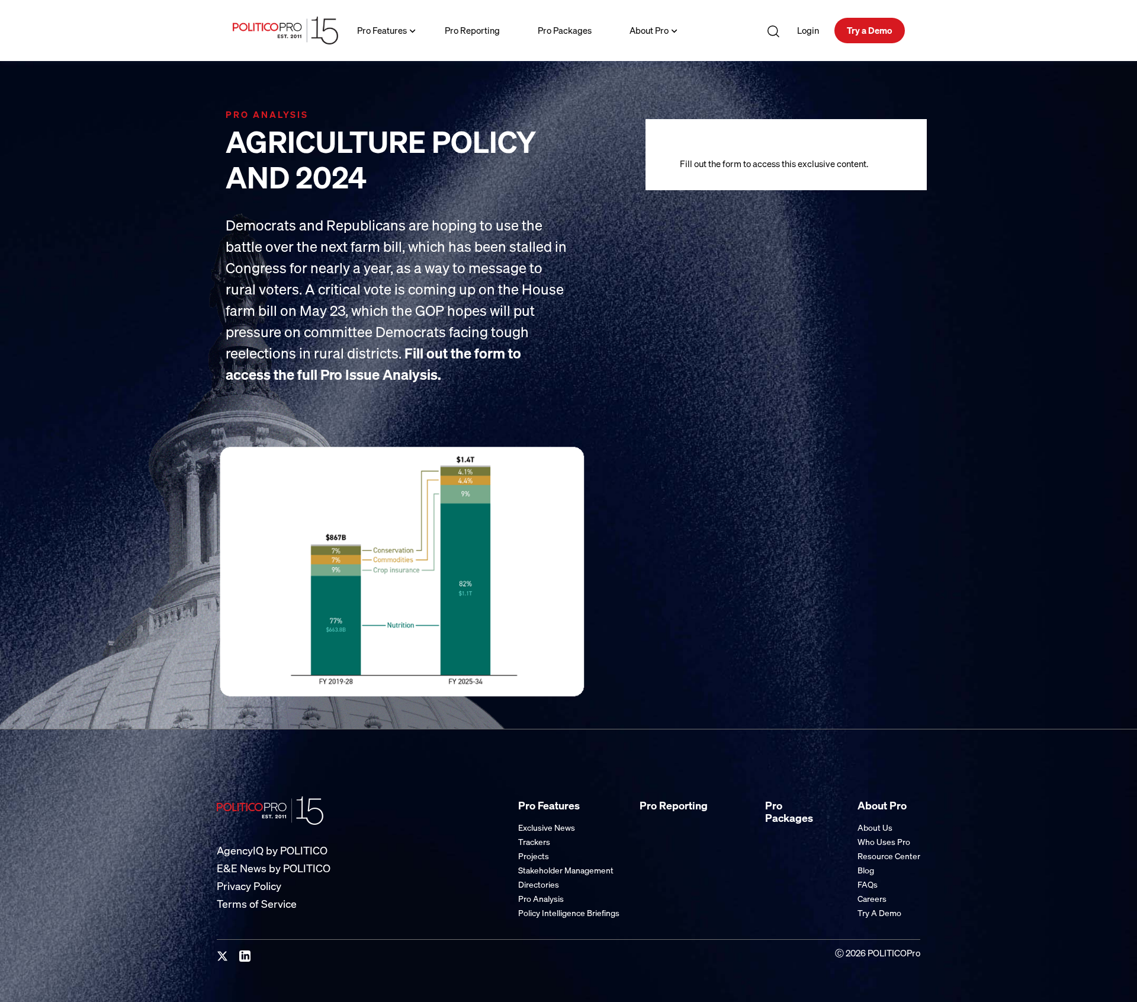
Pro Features (382, 30)
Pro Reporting (472, 30)
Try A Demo (879, 912)
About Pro (649, 30)
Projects (533, 856)
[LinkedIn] (245, 956)
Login (808, 30)
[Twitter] (223, 956)
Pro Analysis (541, 898)
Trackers (534, 841)
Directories (538, 884)
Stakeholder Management (566, 870)
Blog (865, 870)
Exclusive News (546, 827)
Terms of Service (257, 904)
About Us (874, 827)
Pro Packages (565, 30)
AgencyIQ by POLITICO (272, 850)
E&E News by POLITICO (273, 868)
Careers (872, 898)
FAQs (867, 884)
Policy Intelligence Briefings (568, 912)
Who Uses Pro (883, 841)
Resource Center (888, 856)
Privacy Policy (249, 886)
